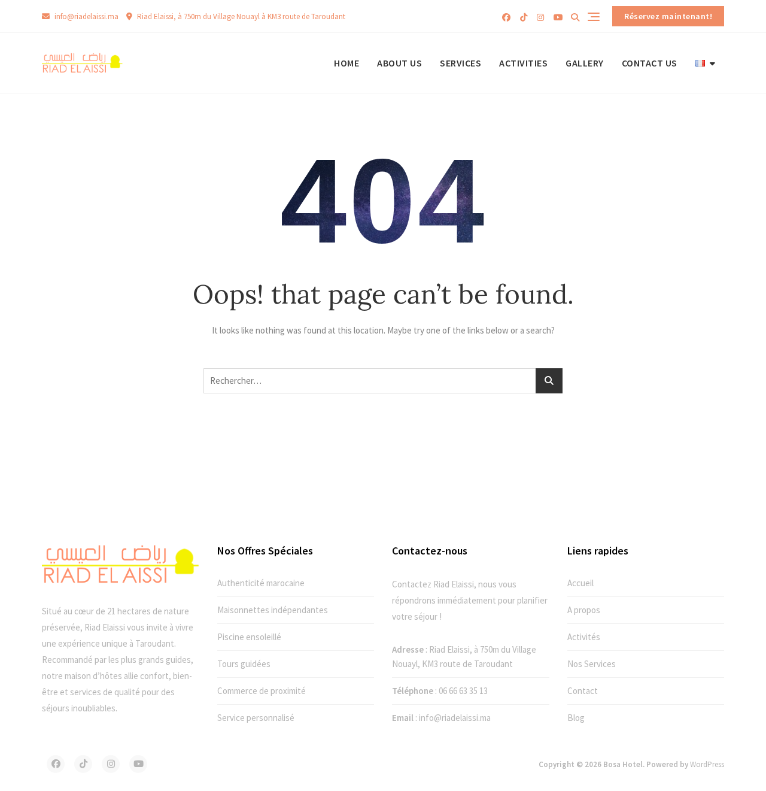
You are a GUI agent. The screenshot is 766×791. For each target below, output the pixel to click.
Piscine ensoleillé (249, 637)
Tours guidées (243, 663)
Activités (583, 637)
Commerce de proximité (261, 690)
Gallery (585, 63)
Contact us (649, 63)
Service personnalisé (255, 717)
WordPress (707, 764)
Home (346, 63)
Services (460, 63)
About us (399, 63)
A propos (583, 610)
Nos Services (591, 663)
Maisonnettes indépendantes (272, 610)
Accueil (580, 583)
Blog (576, 717)
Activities (523, 63)
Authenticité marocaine (261, 583)
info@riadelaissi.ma (85, 16)
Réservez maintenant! (668, 16)
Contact (582, 690)
